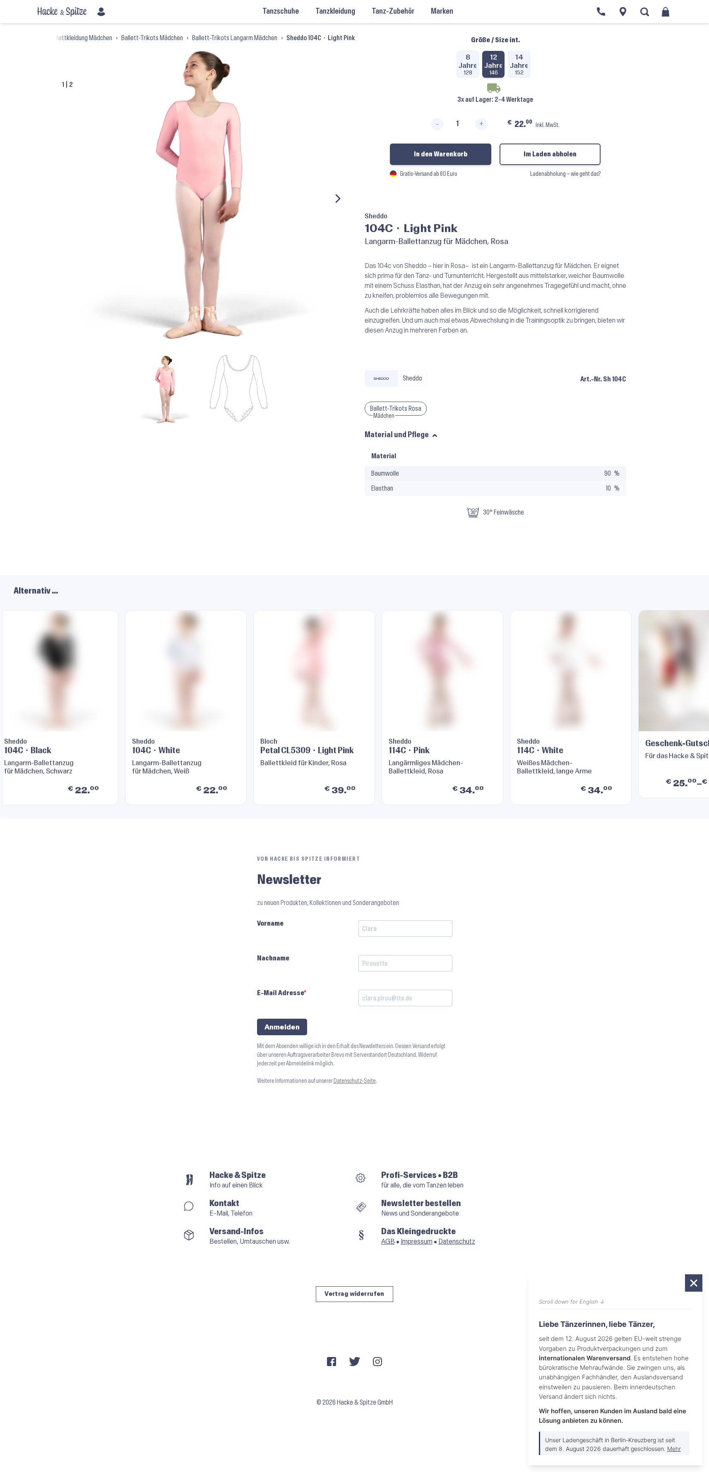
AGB (388, 1241)
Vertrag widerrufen (354, 1294)
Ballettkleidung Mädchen (80, 37)
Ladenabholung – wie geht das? (565, 174)
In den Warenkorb (440, 154)
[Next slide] (337, 198)
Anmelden (282, 1027)
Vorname (270, 923)
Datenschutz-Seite (355, 1081)
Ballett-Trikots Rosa (395, 408)
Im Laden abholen (550, 154)
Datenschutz (456, 1241)
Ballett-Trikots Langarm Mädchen (234, 37)
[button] (682, 707)
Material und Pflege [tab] (397, 435)
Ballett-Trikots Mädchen (152, 37)
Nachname (273, 958)
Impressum (417, 1241)
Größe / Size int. (495, 39)
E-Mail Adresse (280, 992)
